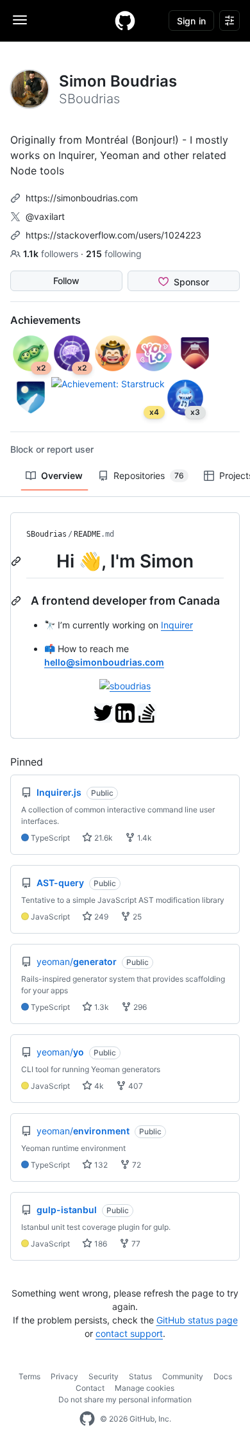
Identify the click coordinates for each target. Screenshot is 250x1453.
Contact (90, 1388)
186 (99, 1243)
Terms (29, 1376)
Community (182, 1376)
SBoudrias (46, 534)
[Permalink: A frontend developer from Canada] (17, 601)
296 (139, 1007)
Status (140, 1376)
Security (103, 1376)
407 (134, 1086)
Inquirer (177, 624)
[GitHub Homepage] (87, 1419)
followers (52, 253)
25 (136, 916)
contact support (129, 1333)
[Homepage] (125, 20)
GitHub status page (197, 1319)
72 (135, 1165)
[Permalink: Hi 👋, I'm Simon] (17, 561)
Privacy (64, 1376)
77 (134, 1243)
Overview (62, 475)
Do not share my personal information (125, 1399)
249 (100, 916)
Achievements (45, 320)
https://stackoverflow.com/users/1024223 (113, 235)
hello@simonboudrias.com (104, 662)
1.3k (100, 1007)
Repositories (148, 475)
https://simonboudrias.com (82, 197)
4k (98, 1086)
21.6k (102, 838)
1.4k (143, 838)
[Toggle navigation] (19, 19)
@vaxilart (45, 216)
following (114, 253)
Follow (66, 280)
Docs (222, 1376)
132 (100, 1165)
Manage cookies (144, 1388)
